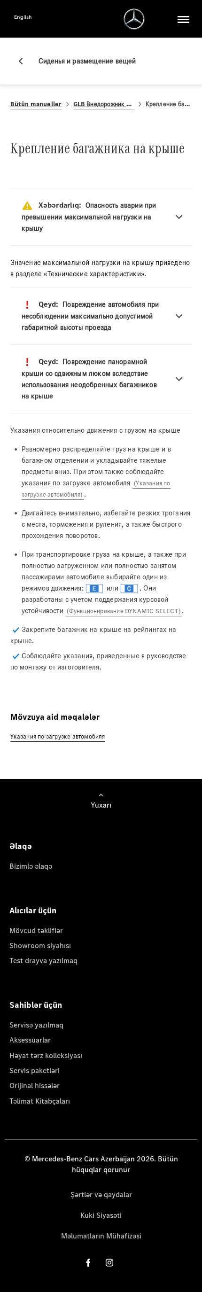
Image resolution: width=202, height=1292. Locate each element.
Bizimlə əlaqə (30, 866)
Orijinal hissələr (34, 1085)
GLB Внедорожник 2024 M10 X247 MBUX (103, 104)
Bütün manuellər (36, 104)
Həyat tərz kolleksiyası (45, 1055)
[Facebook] (88, 1263)
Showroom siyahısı (40, 945)
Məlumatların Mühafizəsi (101, 1236)
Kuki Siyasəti (101, 1215)
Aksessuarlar (30, 1040)
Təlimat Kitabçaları (39, 1101)
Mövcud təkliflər (36, 930)
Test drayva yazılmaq (43, 960)
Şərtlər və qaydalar (101, 1194)
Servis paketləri (34, 1070)
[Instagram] (109, 1263)
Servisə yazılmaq (36, 1025)
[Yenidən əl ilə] (24, 61)
